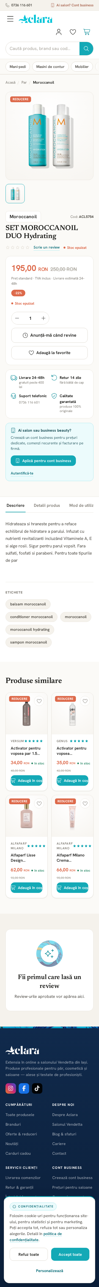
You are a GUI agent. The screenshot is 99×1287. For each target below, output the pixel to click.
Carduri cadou (18, 1153)
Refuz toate (28, 1254)
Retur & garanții (19, 1187)
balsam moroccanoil (28, 604)
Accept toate (70, 1254)
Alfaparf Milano (19, 846)
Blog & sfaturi (64, 1134)
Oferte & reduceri (21, 1134)
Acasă (10, 82)
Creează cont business (72, 1177)
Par (24, 82)
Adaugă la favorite (53, 352)
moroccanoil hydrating (30, 629)
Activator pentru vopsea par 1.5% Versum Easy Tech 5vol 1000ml (26, 750)
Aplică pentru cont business (46, 460)
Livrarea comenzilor (23, 1177)
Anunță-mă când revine (53, 335)
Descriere (15, 505)
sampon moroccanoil (28, 642)
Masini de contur (50, 66)
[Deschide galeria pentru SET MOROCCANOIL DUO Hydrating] (49, 136)
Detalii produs (47, 505)
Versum (17, 741)
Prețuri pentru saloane (72, 1187)
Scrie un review (47, 247)
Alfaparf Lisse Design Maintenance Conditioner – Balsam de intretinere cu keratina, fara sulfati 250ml (23, 857)
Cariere (59, 1143)
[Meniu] (10, 18)
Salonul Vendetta (67, 1124)
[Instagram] (11, 1088)
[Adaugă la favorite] (39, 701)
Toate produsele (20, 1114)
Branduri (13, 1124)
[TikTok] (37, 1088)
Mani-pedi (18, 66)
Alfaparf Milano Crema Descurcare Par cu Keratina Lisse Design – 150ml (72, 857)
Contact (59, 1153)
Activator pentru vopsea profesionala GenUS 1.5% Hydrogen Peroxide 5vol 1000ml (71, 750)
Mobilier (82, 66)
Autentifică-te (22, 473)
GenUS (62, 741)
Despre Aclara (65, 1114)
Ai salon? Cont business (75, 5)
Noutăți (12, 1143)
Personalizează (49, 1270)
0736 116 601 (21, 5)
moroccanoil (76, 616)
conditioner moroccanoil (31, 616)
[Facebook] (24, 1088)
